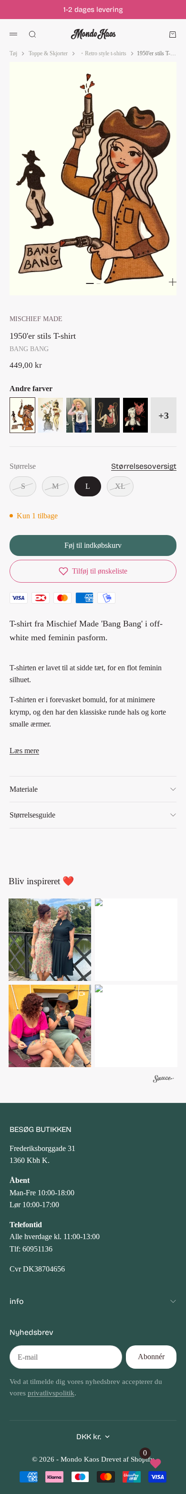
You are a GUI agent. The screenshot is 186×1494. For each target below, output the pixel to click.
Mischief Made (36, 319)
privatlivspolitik (51, 1393)
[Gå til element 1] (89, 283)
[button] (93, 571)
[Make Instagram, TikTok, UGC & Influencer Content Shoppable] (163, 1080)
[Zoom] (172, 282)
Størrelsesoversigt (143, 466)
